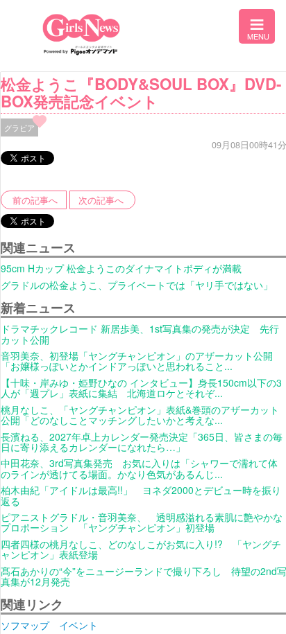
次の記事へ (101, 200)
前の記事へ (35, 200)
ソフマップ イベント (49, 625)
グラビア (19, 127)
